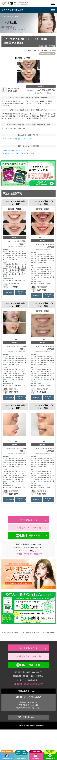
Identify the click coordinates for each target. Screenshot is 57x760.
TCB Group (28, 717)
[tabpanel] (42, 222)
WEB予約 (35, 758)
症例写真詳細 (20, 292)
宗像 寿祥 (41, 290)
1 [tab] (40, 237)
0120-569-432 (30, 697)
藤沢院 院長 (13, 389)
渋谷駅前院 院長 (42, 287)
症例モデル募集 (7, 758)
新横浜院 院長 (13, 491)
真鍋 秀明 (14, 494)
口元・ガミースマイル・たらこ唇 (16, 150)
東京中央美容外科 (13, 88)
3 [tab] (45, 237)
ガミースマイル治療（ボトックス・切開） (18, 139)
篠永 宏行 (14, 392)
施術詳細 (8, 292)
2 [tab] (42, 237)
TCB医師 (12, 91)
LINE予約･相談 (50, 758)
